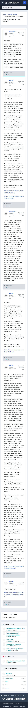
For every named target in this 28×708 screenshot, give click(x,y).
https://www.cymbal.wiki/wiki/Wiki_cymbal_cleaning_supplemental (13, 594)
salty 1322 (10, 645)
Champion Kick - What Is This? (15, 628)
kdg (9, 636)
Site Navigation (7, 7)
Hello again (9, 639)
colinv (6, 681)
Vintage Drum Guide (7, 703)
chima (6, 684)
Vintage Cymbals (12, 14)
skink (9, 630)
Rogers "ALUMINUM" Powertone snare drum (13, 634)
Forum (4, 14)
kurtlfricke (9, 673)
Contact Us (19, 703)
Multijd (9, 650)
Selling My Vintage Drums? (14, 649)
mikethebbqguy (9, 678)
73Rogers (10, 641)
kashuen (7, 688)
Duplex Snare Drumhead (13, 644)
